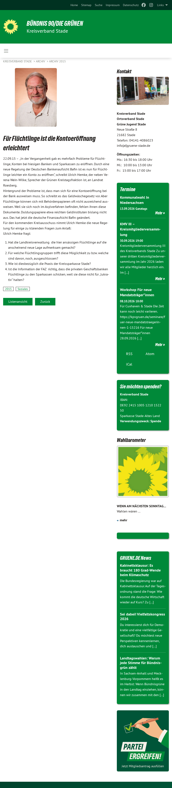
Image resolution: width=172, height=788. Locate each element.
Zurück (45, 301)
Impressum (113, 5)
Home (74, 5)
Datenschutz (131, 5)
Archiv (41, 61)
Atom (150, 353)
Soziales (23, 289)
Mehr (158, 213)
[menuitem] (74, 5)
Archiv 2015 (57, 61)
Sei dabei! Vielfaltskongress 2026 (142, 616)
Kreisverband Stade (18, 61)
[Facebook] (143, 5)
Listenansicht (17, 301)
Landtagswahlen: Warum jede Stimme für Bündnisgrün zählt (141, 663)
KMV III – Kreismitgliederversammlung (140, 229)
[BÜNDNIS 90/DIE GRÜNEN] (10, 26)
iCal (129, 364)
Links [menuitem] (160, 5)
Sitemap (86, 5)
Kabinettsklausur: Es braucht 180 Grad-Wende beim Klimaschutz (140, 570)
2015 (8, 289)
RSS (129, 353)
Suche (98, 5)
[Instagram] (151, 5)
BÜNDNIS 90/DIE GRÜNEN (55, 23)
